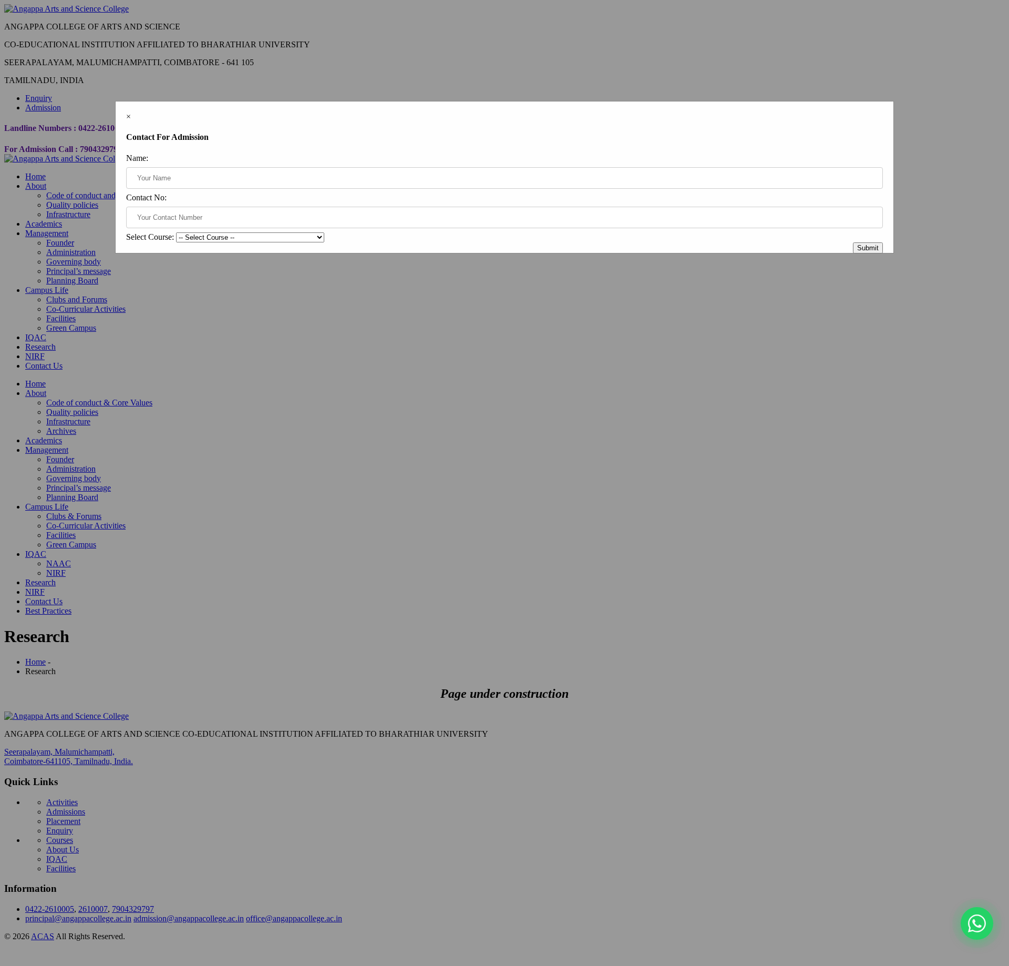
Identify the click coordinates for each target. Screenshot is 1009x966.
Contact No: (146, 197)
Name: (137, 158)
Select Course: (150, 236)
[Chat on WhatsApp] (977, 923)
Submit (868, 248)
